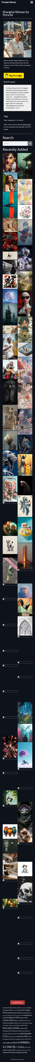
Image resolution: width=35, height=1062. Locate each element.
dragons (24, 1017)
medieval (23, 1028)
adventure (16, 1007)
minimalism (7, 1031)
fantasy (8, 1020)
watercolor (26, 1050)
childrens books (13, 1013)
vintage (19, 1050)
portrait (22, 1036)
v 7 (19, 1047)
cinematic (24, 1013)
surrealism (9, 1043)
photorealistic (12, 1036)
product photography (18, 1039)
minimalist (17, 1031)
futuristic (21, 1023)
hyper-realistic (22, 1025)
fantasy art (18, 1020)
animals (24, 1007)
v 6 (17, 120)
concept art (18, 1015)
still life (28, 1039)
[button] (17, 1002)
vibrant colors (9, 1050)
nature (25, 1031)
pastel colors (15, 1033)
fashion (27, 1020)
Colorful (10, 1015)
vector (27, 1047)
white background (19, 1052)
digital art (13, 1018)
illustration (11, 1028)
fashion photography (10, 1023)
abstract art (7, 1007)
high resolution (11, 1025)
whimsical (7, 1052)
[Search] (30, 143)
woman (21, 120)
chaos (15, 1010)
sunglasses (11, 120)
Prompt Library (9, 2)
